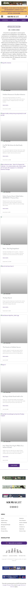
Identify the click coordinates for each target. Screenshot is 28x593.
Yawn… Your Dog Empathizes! (11, 248)
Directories (3, 529)
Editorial (3, 526)
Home (2, 518)
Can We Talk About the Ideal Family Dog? (12, 146)
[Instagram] (15, 507)
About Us (21, 524)
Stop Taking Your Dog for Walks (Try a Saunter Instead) (13, 446)
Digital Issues (4, 520)
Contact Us (22, 526)
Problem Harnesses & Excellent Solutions (14, 94)
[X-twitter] (13, 507)
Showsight (5, 555)
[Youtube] (17, 507)
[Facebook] (11, 507)
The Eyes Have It (7, 298)
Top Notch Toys (22, 555)
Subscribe (21, 529)
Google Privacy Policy (8, 585)
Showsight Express (13, 555)
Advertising (4, 522)
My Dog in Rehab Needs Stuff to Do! (13, 396)
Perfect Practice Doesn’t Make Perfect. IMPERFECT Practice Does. (13, 197)
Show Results (22, 520)
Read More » (6, 105)
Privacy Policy (4, 531)
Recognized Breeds (5, 524)
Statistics (21, 518)
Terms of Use (22, 531)
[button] (14, 465)
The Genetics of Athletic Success (12, 347)
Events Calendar (23, 522)
